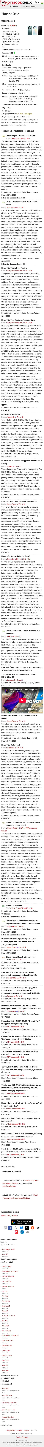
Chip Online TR (17, 908)
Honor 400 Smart (7, 1395)
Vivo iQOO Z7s (6, 1281)
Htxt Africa (11, 207)
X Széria (13, 25)
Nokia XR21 (5, 1326)
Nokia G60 (5, 1370)
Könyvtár (26, 1430)
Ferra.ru (10, 996)
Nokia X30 (5, 1365)
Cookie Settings (22, 1437)
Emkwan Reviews (14, 680)
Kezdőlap (14, 6)
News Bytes (11, 504)
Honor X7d (5, 1388)
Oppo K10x (5, 1360)
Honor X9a (5, 1215)
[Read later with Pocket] (38, 1228)
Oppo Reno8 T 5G (7, 1340)
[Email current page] (28, 1232)
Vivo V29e (5, 1296)
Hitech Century (12, 828)
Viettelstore (11, 1093)
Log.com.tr (11, 926)
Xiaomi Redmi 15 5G (8, 1410)
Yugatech (10, 417)
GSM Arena (16, 138)
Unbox (9, 466)
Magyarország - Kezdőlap (14, 1430)
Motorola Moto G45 (8, 1417)
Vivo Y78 (4, 1291)
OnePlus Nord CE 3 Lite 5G (10, 1336)
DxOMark (10, 747)
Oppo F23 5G (6, 1306)
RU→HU (22, 947)
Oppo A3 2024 (6, 1266)
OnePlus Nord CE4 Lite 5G (10, 1271)
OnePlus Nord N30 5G (8, 1316)
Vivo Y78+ (5, 1321)
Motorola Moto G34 (8, 1276)
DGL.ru (14, 959)
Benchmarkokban (9, 1186)
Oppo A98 (5, 1311)
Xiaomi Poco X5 (7, 1345)
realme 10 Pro (6, 1350)
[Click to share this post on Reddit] (33, 1228)
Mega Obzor (11, 947)
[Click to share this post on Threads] (16, 1228)
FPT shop (11, 1026)
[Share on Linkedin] (22, 1232)
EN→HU (26, 138)
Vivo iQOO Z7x (6, 1331)
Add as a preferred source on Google (24, 1222)
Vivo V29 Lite (6, 1301)
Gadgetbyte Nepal (14, 559)
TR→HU (29, 908)
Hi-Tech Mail (12, 978)
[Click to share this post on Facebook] (10, 1228)
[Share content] (5, 1227)
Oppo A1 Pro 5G (7, 1355)
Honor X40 (5, 1254)
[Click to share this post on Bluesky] (21, 1228)
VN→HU (20, 1026)
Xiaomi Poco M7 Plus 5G (9, 1403)
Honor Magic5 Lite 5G (8, 1249)
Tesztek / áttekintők (28, 6)
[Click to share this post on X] (27, 1228)
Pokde (9, 636)
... (41, 6)
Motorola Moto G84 (8, 1286)
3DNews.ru (11, 1011)
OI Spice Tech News (15, 270)
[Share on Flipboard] (16, 1232)
